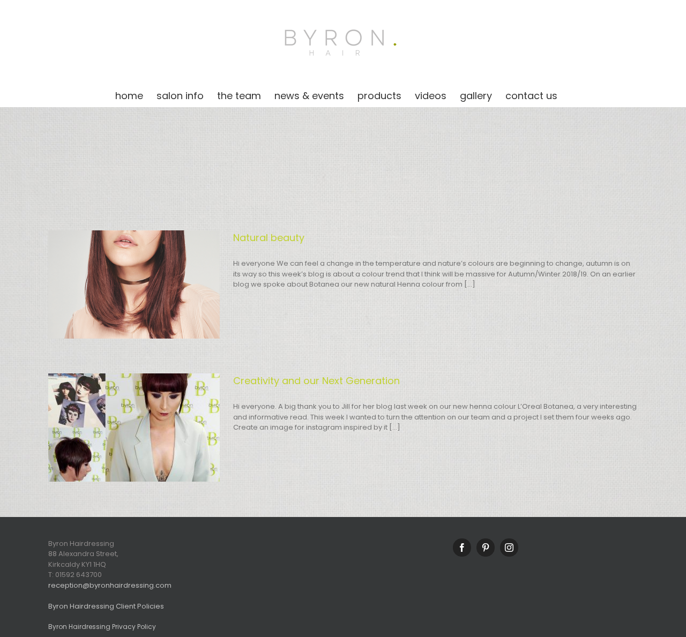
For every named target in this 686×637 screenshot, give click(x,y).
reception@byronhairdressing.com (110, 585)
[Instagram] (509, 547)
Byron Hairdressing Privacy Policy (102, 626)
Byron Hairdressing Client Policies (106, 606)
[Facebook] (462, 547)
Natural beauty (268, 237)
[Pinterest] (485, 547)
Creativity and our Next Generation (316, 380)
